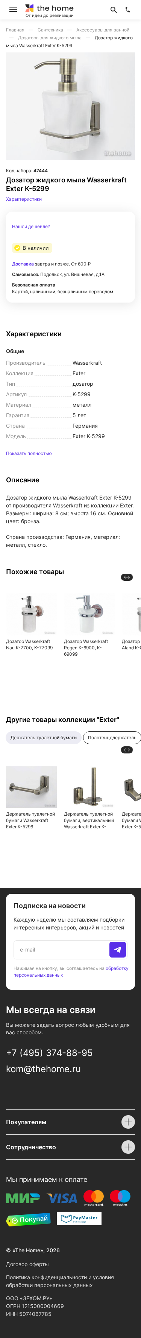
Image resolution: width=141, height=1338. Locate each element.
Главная (16, 30)
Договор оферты (27, 1264)
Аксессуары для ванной (102, 30)
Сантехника (51, 30)
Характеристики (24, 199)
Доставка (23, 264)
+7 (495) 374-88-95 (49, 1052)
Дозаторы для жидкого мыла (50, 37)
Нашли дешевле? (31, 226)
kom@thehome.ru (43, 1069)
